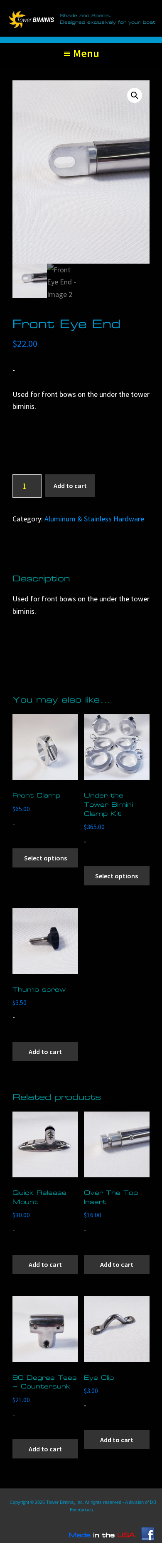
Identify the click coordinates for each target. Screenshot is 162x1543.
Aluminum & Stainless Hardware (94, 518)
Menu (86, 53)
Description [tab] (39, 550)
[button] (134, 95)
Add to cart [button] (45, 1051)
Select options (45, 858)
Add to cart (70, 485)
